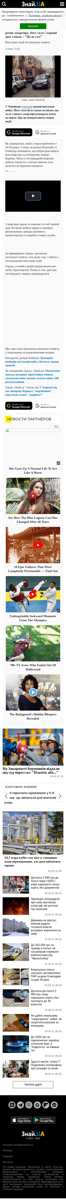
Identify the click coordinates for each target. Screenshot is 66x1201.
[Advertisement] (33, 311)
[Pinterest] (54, 1104)
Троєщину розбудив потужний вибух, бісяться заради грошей (32, 361)
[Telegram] (20, 1104)
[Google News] (37, 1104)
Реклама (7, 1150)
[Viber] (28, 1104)
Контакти (8, 1161)
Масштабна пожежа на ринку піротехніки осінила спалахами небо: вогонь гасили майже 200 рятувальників (32, 376)
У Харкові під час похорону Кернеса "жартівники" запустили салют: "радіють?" (31, 391)
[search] (4, 4)
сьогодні (27, 106)
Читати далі (33, 1084)
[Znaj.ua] (33, 4)
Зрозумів (33, 26)
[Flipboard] (45, 1104)
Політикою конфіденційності (45, 15)
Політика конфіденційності (18, 1144)
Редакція (8, 1156)
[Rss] (11, 1104)
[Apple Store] (22, 1119)
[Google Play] (44, 1119)
